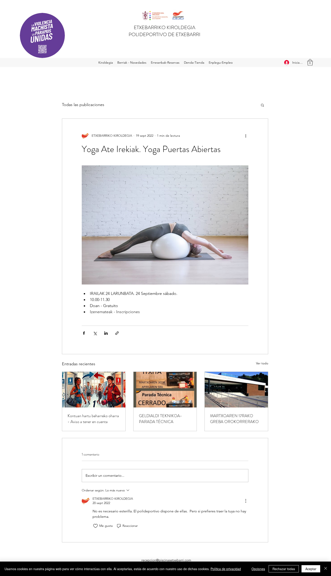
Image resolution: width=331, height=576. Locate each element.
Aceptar (310, 569)
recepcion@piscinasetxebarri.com (166, 560)
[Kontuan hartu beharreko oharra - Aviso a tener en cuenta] (93, 389)
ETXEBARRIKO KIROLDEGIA (164, 27)
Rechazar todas (283, 569)
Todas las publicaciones (83, 104)
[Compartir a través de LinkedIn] (106, 333)
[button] (310, 62)
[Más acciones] (245, 136)
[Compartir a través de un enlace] (117, 333)
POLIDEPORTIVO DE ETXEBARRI (164, 34)
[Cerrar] (325, 568)
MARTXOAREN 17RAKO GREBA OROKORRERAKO (234, 419)
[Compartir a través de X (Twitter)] (95, 333)
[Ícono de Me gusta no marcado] (95, 526)
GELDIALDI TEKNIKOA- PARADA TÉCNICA (160, 419)
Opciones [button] (258, 569)
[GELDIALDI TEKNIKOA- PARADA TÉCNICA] (165, 389)
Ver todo (262, 363)
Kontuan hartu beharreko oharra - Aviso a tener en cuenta (93, 419)
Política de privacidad (226, 569)
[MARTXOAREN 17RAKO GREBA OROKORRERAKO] (236, 389)
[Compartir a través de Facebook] (84, 333)
